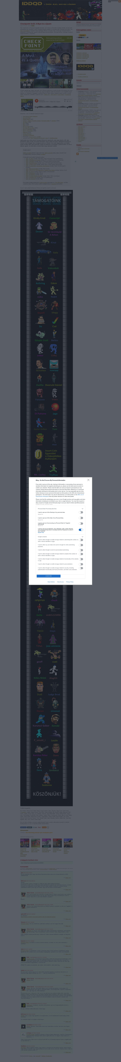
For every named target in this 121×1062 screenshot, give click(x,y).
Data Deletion (51, 582)
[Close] (89, 480)
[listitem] (60, 509)
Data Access (60, 582)
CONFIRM (49, 576)
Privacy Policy (69, 582)
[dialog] (60, 531)
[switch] (81, 512)
